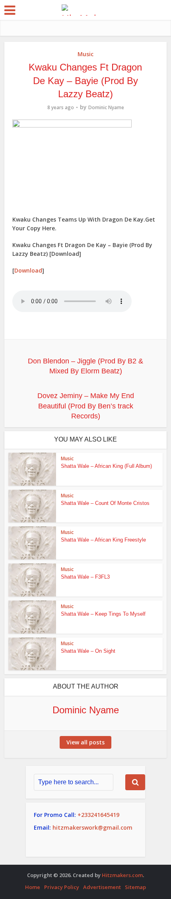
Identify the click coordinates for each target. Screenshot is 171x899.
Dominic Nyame (106, 107)
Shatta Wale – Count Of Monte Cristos (105, 503)
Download (28, 270)
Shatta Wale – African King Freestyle (103, 540)
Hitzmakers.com (122, 875)
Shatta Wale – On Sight (88, 651)
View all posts (85, 742)
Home (32, 887)
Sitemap (135, 887)
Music (85, 54)
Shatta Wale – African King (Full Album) (106, 466)
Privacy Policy (61, 887)
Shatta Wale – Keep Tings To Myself (103, 614)
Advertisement (102, 887)
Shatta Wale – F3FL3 (85, 577)
